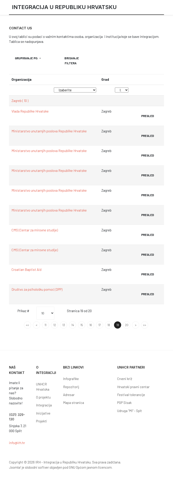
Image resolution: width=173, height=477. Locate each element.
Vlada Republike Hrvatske (30, 111)
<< (27, 325)
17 (99, 325)
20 (126, 325)
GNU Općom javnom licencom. (90, 467)
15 (81, 325)
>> (144, 325)
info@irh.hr (17, 443)
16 (90, 325)
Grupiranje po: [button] (27, 58)
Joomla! (15, 467)
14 (72, 325)
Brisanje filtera (71, 60)
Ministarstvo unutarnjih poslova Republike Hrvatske (49, 131)
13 (63, 325)
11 (45, 325)
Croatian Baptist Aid (26, 269)
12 (54, 325)
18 (108, 325)
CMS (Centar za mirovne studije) (34, 230)
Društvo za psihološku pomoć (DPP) (36, 289)
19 (117, 325)
